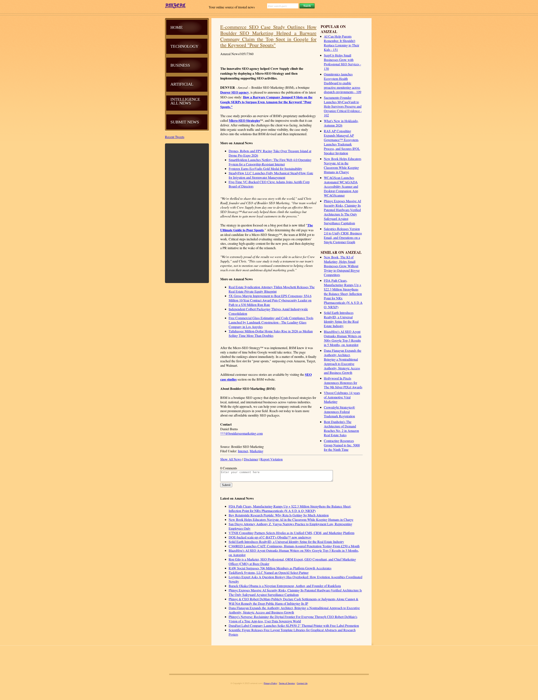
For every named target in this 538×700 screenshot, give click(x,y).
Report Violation (271, 459)
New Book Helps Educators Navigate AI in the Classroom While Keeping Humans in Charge (342, 165)
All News (180, 103)
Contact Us (302, 683)
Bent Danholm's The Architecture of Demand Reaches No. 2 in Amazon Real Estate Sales (341, 428)
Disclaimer (251, 459)
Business (180, 65)
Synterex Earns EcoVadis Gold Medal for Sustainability (265, 168)
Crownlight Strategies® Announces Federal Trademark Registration (339, 411)
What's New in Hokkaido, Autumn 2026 (341, 123)
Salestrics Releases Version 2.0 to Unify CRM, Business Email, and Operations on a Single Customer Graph (343, 235)
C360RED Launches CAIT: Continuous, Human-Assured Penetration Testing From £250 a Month (294, 546)
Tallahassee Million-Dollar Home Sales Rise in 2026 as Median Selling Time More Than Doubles (271, 333)
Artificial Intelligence (185, 92)
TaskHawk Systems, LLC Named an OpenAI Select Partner (269, 572)
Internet (243, 451)
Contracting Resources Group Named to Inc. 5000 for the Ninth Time (342, 445)
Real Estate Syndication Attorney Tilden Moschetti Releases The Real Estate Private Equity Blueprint (272, 289)
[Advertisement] (187, 213)
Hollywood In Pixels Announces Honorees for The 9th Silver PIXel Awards (343, 382)
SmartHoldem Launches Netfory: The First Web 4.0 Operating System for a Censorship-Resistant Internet (270, 161)
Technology (184, 46)
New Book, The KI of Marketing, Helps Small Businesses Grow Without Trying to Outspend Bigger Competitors (342, 266)
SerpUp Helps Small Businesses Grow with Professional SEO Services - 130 (342, 62)
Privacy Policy (270, 683)
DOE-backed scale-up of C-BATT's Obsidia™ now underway (270, 537)
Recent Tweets (174, 137)
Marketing (256, 451)
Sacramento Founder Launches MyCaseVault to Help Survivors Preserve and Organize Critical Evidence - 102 (343, 106)
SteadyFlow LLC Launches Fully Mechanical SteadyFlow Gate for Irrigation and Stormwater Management (271, 175)
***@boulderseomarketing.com (241, 433)
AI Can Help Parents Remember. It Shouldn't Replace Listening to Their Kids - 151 (341, 43)
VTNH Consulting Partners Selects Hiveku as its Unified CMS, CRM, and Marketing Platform (291, 533)
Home (176, 27)
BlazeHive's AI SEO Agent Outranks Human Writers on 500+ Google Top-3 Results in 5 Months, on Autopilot (342, 338)
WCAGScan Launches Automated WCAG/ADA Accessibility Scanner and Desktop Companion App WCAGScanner (341, 186)
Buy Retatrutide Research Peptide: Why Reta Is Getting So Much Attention (279, 515)
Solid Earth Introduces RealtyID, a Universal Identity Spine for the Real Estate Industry (341, 319)
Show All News (230, 459)
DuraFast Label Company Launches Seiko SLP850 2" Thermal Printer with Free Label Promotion (294, 625)
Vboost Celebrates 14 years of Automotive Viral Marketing (342, 397)
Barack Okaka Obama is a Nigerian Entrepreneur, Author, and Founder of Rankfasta (285, 586)
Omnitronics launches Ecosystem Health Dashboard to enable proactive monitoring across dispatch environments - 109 (342, 83)
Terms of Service (287, 683)
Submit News (184, 122)
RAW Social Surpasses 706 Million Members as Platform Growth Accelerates (280, 568)
